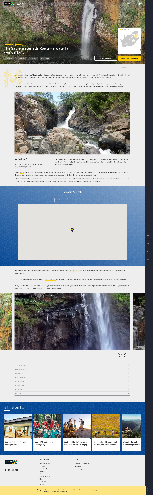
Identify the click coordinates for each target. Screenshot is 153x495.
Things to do (79, 466)
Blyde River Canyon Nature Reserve (108, 84)
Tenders (42, 484)
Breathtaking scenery (13, 44)
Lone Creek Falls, (49, 179)
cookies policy (63, 491)
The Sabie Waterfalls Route (24, 84)
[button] (72, 230)
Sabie (22, 172)
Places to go (79, 469)
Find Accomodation (46, 474)
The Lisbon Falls (50, 279)
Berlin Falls (32, 286)
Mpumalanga (39, 84)
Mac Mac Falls (74, 271)
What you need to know (83, 464)
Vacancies (43, 481)
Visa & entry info (45, 479)
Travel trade (43, 469)
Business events (45, 466)
